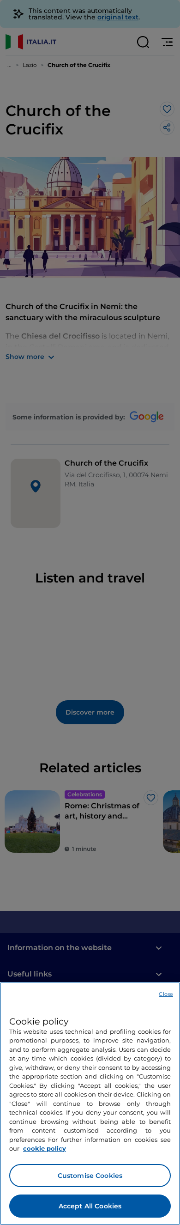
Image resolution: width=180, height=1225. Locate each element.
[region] (90, 1103)
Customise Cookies (90, 1175)
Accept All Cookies (90, 1206)
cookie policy (44, 1148)
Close (166, 994)
